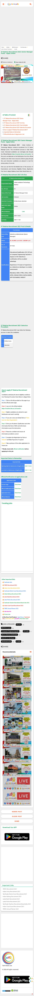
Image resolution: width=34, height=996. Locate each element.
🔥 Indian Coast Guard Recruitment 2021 (12, 605)
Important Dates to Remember (12, 132)
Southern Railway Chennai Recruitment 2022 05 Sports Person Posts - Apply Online (16, 771)
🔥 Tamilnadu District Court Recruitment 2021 (14, 591)
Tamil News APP (10, 618)
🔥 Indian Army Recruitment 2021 (11, 588)
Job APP (17, 618)
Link (23, 211)
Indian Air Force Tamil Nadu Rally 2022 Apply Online (15, 711)
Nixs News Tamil (24, 618)
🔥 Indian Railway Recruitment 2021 (11, 594)
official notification (18, 449)
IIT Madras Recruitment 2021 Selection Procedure (17, 127)
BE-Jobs (8, 47)
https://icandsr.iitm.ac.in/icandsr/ (21, 154)
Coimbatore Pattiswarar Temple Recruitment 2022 (13, 756)
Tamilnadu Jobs (23, 47)
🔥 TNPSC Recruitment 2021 (9, 585)
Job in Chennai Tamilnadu (7, 49)
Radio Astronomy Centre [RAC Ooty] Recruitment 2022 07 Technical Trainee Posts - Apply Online (15, 785)
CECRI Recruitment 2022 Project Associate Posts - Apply (16, 666)
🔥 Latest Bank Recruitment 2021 (10, 597)
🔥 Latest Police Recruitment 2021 (11, 600)
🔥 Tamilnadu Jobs (7, 582)
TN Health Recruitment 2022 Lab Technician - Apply (14, 726)
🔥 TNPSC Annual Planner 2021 (10, 608)
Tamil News (21, 617)
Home (3, 47)
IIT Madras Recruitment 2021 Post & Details (16, 125)
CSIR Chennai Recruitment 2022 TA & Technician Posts (15, 696)
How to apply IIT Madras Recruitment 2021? (16, 130)
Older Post (17, 816)
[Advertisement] (17, 26)
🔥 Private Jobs (6, 614)
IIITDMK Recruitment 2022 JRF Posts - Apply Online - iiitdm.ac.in (17, 681)
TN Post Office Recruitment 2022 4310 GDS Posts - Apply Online (17, 801)
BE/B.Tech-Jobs (15, 47)
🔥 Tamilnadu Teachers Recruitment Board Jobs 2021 (15, 602)
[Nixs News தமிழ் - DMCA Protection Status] (6, 991)
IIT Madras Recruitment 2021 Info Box (14, 123)
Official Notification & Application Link (14, 134)
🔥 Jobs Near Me (6, 611)
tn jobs (15, 49)
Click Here (18, 484)
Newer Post (17, 812)
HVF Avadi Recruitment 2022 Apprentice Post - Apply (16, 741)
